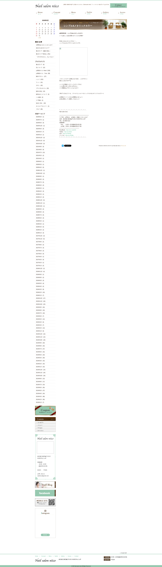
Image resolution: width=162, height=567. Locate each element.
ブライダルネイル (41, 88)
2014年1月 (39, 366)
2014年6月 (39, 352)
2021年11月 (39, 140)
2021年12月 (39, 137)
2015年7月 (39, 313)
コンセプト (41, 422)
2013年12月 (39, 369)
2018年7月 (39, 215)
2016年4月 (39, 286)
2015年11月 (39, 301)
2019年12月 (39, 170)
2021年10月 (39, 143)
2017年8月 (39, 244)
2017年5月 (39, 253)
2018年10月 (39, 206)
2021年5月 (39, 155)
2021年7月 (39, 152)
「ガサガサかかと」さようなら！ (45, 57)
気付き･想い (39, 103)
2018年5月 (39, 221)
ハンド (38, 79)
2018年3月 (39, 227)
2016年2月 (39, 292)
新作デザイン (39, 76)
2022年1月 (39, 134)
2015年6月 (39, 316)
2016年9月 (39, 274)
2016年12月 (39, 268)
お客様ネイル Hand (41, 70)
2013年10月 (39, 375)
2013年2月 (39, 399)
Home (36, 556)
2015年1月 (39, 331)
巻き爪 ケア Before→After (43, 54)
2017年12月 (39, 236)
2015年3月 (39, 325)
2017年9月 (39, 241)
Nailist (56, 556)
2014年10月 (39, 340)
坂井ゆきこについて (41, 94)
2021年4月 (39, 158)
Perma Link (123, 145)
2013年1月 (39, 402)
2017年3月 (39, 259)
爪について (39, 67)
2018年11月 (39, 203)
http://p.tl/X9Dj (69, 135)
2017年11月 (39, 239)
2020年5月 (39, 164)
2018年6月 (39, 218)
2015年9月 (39, 307)
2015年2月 (39, 328)
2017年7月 (39, 247)
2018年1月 (39, 233)
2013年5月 (39, 390)
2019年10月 (39, 173)
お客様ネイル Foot (41, 73)
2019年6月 (39, 185)
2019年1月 (39, 197)
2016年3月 (39, 289)
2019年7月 (39, 182)
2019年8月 (39, 179)
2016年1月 (39, 295)
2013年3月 (39, 396)
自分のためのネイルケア (42, 48)
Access (69, 556)
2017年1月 (39, 265)
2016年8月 (39, 277)
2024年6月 (39, 117)
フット (38, 82)
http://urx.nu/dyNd (71, 130)
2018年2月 (39, 230)
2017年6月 (39, 250)
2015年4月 (39, 322)
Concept (43, 556)
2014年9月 (39, 343)
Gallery (63, 556)
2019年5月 (39, 188)
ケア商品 (38, 100)
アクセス (40, 428)
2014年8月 (39, 346)
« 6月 (39, 37)
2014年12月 (39, 334)
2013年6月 (39, 387)
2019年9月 (39, 176)
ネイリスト (41, 430)
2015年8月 (39, 310)
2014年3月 (39, 360)
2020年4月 (39, 167)
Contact (76, 556)
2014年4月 (39, 357)
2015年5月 (39, 319)
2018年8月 (39, 212)
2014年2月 (39, 363)
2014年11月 (39, 337)
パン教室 (38, 97)
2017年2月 (39, 262)
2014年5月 (39, 355)
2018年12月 (39, 200)
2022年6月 (39, 128)
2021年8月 (39, 149)
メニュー (40, 425)
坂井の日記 (39, 91)
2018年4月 (39, 224)
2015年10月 (39, 304)
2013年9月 (39, 378)
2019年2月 (39, 194)
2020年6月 (39, 161)
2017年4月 (39, 256)
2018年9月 (39, 209)
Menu (50, 556)
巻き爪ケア (39, 64)
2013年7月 (39, 384)
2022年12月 (39, 125)
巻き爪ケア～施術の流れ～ (43, 51)
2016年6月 (39, 280)
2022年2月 (39, 131)
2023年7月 (39, 120)
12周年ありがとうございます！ (44, 45)
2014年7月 (39, 349)
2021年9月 (39, 146)
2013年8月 (39, 381)
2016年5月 (39, 283)
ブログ (38, 109)
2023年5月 (39, 122)
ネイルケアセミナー (41, 106)
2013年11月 (39, 372)
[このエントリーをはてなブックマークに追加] (63, 145)
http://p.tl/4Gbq (67, 133)
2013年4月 (39, 393)
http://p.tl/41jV (68, 131)
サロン (38, 85)
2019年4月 (39, 191)
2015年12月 (39, 298)
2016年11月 (39, 271)
